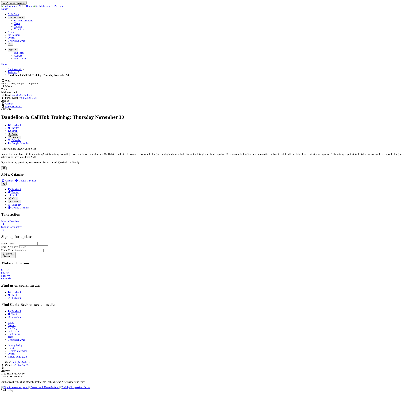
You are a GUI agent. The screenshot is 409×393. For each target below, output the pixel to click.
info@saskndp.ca (21, 362)
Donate (11, 348)
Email (9, 247)
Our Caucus (14, 334)
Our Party (13, 328)
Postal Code (7, 250)
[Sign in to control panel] (14, 387)
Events (11, 353)
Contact (11, 325)
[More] (10, 44)
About (11, 322)
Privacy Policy (15, 345)
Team (10, 336)
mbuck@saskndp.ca (22, 95)
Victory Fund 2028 (17, 356)
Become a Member (17, 351)
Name (4, 243)
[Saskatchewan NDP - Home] (32, 6)
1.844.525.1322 (21, 365)
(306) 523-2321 (29, 97)
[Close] (4, 168)
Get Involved (15, 69)
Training (12, 72)
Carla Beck (13, 331)
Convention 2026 (16, 339)
